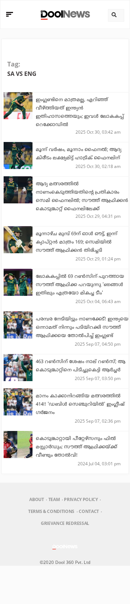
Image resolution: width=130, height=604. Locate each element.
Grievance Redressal (65, 523)
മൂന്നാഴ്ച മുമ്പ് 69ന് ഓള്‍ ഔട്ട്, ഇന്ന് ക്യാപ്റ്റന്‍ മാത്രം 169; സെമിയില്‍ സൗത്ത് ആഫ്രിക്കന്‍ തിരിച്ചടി (76, 242)
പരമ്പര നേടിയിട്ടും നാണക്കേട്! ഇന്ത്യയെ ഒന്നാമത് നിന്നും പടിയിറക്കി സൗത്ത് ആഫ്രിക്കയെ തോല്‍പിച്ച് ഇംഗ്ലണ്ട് (82, 327)
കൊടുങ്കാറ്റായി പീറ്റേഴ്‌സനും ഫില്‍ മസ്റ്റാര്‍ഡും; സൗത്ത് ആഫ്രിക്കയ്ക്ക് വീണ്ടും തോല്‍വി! (76, 447)
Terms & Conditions (51, 511)
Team (54, 499)
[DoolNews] (64, 14)
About (36, 499)
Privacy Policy (81, 499)
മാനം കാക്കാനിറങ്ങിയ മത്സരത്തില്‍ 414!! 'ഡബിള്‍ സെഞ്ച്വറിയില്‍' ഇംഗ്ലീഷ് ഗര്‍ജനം (80, 404)
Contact (89, 511)
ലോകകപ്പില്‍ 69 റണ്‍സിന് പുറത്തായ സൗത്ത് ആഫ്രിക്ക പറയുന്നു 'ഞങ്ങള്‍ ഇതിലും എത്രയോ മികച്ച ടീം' (80, 285)
